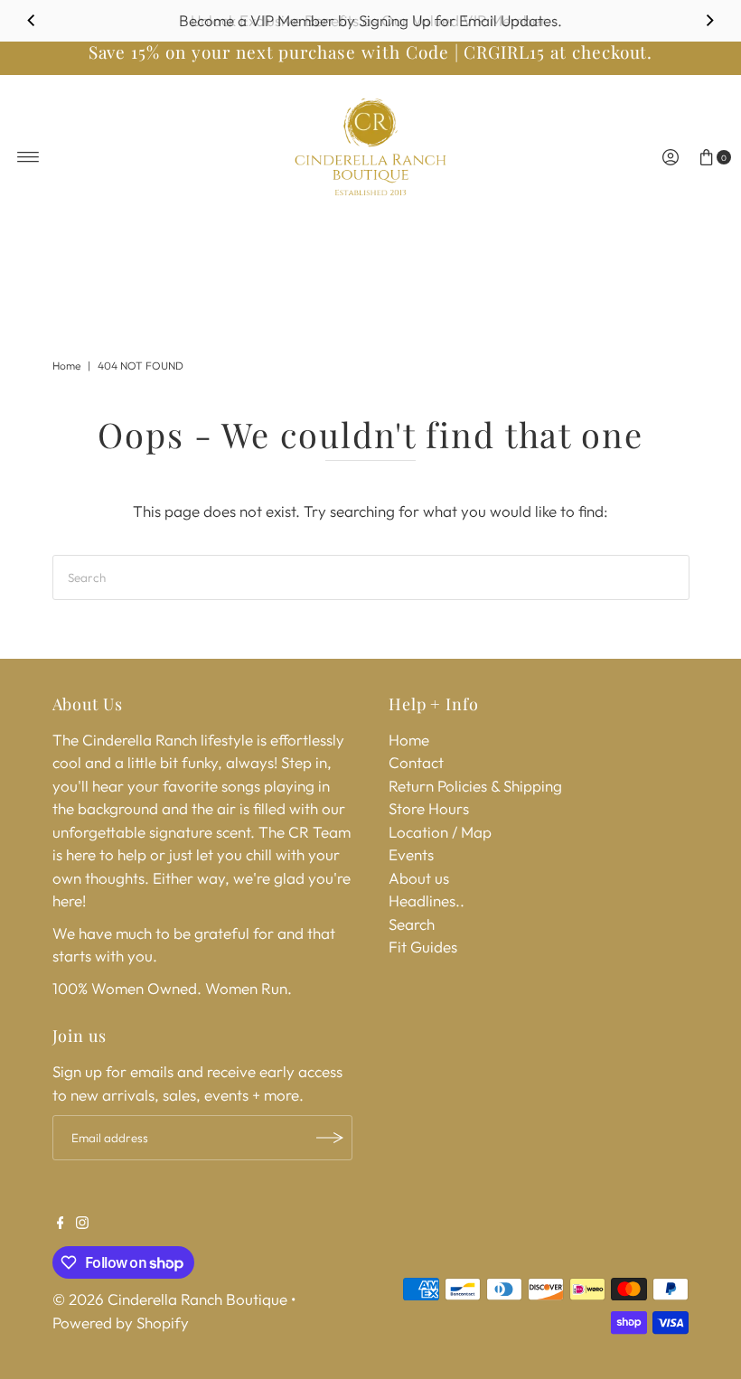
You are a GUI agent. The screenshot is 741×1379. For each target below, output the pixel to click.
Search (412, 924)
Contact (416, 762)
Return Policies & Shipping (475, 785)
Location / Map (440, 831)
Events (411, 854)
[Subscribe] (329, 1137)
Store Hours (429, 808)
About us (419, 877)
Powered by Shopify (120, 1322)
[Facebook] (60, 1223)
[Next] (709, 21)
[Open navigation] (28, 157)
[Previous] (32, 21)
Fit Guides (423, 946)
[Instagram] (82, 1223)
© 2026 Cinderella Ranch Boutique (169, 1299)
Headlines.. (426, 900)
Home (66, 365)
